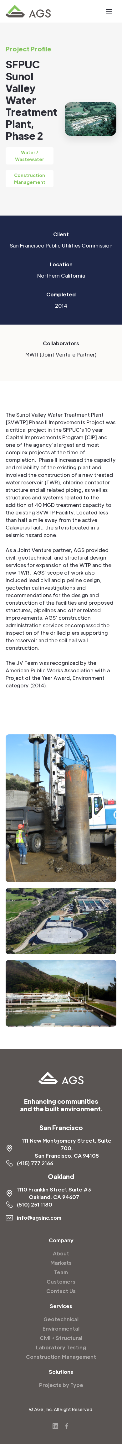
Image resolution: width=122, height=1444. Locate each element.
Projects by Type (61, 1385)
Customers (61, 1281)
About (61, 1253)
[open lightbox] (61, 808)
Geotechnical (61, 1319)
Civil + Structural (61, 1338)
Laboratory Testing (61, 1347)
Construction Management (61, 1356)
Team (61, 1272)
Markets (61, 1262)
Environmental (61, 1328)
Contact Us (61, 1291)
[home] (28, 11)
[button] (108, 11)
